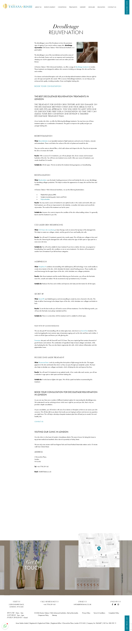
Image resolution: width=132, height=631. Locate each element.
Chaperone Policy (43, 615)
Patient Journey (49, 7)
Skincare (91, 7)
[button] (5, 626)
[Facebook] (112, 604)
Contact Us (112, 7)
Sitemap (54, 615)
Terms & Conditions (99, 613)
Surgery (83, 7)
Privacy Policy (86, 613)
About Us (38, 7)
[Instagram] (118, 604)
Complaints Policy (114, 613)
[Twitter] (115, 604)
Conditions (62, 7)
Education (101, 7)
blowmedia (74, 613)
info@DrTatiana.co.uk (82, 604)
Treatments (73, 7)
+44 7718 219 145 (49, 604)
